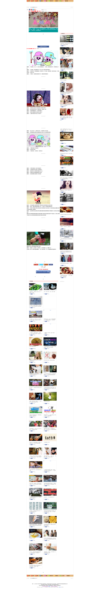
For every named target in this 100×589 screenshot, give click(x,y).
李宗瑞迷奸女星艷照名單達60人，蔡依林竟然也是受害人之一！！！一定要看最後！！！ (36, 374)
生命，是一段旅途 (63, 80)
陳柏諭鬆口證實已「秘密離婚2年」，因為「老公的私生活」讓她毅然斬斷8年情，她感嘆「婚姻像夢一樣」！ (50, 429)
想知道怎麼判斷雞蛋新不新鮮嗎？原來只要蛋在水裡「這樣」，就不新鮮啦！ (50, 511)
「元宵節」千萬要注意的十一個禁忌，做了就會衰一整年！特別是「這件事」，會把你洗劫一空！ (35, 333)
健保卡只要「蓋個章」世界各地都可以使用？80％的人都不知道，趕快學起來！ (36, 484)
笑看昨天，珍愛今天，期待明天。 (65, 226)
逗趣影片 (61, 141)
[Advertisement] (50, 4)
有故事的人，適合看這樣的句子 (49, 497)
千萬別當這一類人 (47, 442)
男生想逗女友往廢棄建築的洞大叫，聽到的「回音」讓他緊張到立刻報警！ (66, 252)
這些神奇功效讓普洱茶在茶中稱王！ (66, 214)
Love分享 (71, 7)
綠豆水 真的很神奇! (33, 346)
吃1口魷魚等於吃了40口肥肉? (65, 165)
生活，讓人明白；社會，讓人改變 (49, 291)
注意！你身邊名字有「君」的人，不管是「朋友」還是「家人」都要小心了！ (66, 130)
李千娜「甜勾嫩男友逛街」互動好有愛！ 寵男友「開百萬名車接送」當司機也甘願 (50, 539)
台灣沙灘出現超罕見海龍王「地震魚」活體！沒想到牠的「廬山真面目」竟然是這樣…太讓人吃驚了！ (50, 484)
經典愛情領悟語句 (47, 401)
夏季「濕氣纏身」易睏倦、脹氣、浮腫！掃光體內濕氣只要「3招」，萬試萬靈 (66, 117)
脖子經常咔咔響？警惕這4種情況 (49, 360)
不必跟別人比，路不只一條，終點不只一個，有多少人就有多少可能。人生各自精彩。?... (35, 320)
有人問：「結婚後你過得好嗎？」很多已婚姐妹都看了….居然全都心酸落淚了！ (66, 69)
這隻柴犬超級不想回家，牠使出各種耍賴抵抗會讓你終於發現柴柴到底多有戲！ (35, 525)
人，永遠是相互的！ (63, 202)
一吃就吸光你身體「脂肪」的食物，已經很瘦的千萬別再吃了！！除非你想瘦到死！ (50, 470)
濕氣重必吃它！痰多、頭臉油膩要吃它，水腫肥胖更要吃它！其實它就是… (50, 320)
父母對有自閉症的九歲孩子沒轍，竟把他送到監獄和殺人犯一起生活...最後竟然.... (50, 388)
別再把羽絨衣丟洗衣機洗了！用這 (65, 263)
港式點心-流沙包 (32, 538)
